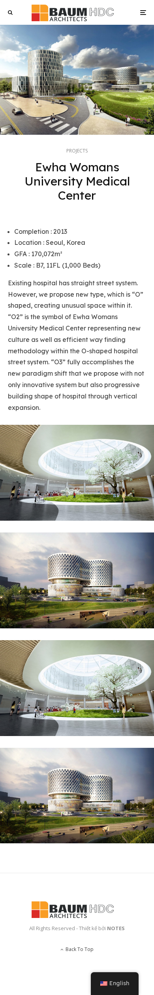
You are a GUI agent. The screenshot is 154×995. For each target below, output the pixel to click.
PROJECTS (77, 150)
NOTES (116, 928)
